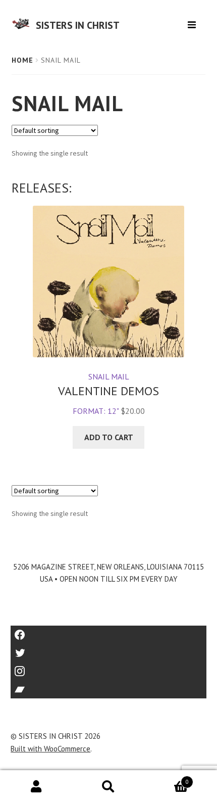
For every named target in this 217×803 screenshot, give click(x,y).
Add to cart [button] (108, 437)
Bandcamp (108, 686)
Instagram (108, 668)
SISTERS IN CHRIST (78, 25)
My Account (36, 787)
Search (108, 787)
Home (22, 60)
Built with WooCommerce (50, 748)
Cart (167, 778)
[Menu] (193, 21)
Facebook (108, 631)
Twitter (109, 649)
